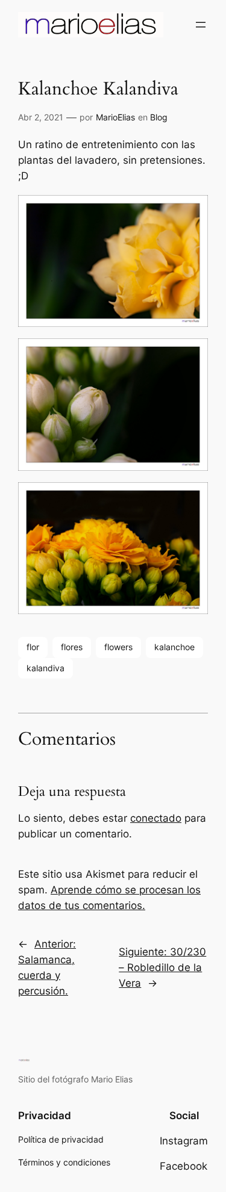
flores (72, 647)
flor (33, 647)
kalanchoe (174, 647)
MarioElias (115, 117)
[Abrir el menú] (200, 24)
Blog (159, 117)
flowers (118, 647)
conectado (155, 818)
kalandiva (45, 668)
